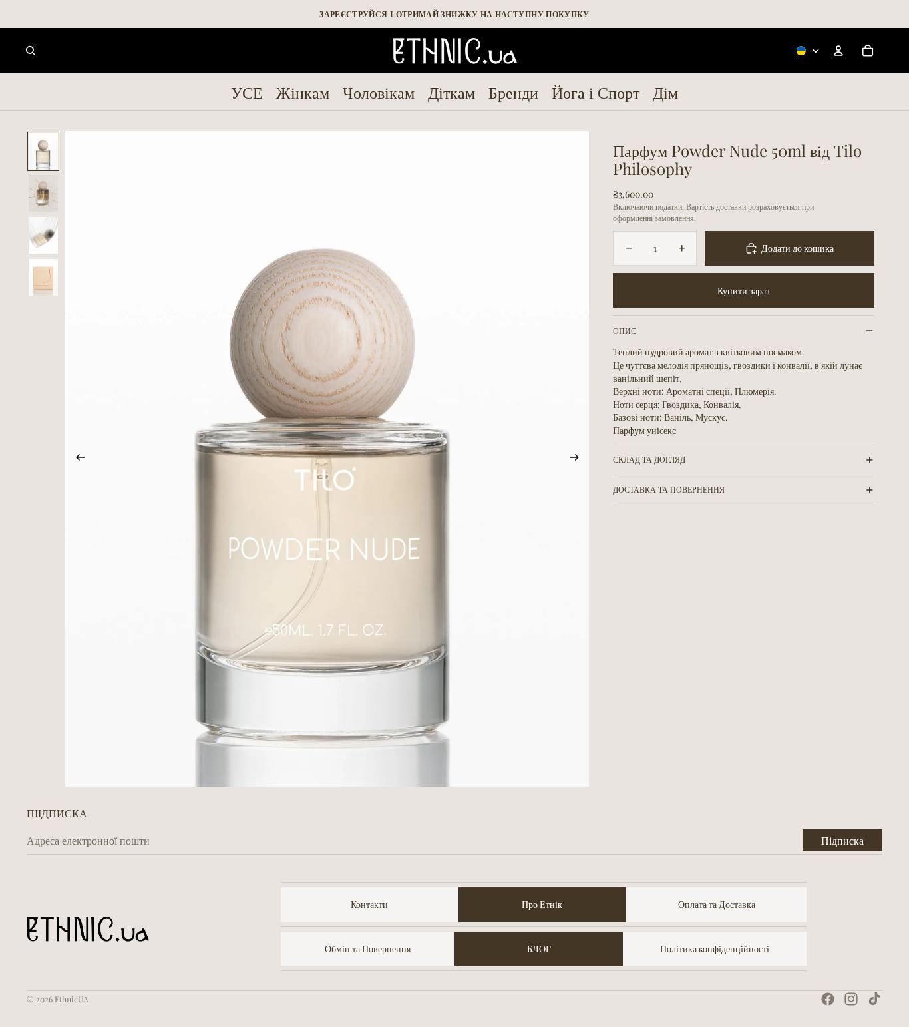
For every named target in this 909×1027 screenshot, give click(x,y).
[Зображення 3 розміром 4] (43, 235)
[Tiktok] (874, 999)
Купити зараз (743, 290)
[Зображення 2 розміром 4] (43, 193)
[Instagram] (851, 999)
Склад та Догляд (649, 459)
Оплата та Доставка (716, 904)
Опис (624, 330)
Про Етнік (542, 904)
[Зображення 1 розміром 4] (43, 151)
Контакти (369, 904)
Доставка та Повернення (669, 489)
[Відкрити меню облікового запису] (838, 50)
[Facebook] (828, 999)
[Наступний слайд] (579, 459)
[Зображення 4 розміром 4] (43, 277)
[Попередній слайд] (76, 459)
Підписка (842, 840)
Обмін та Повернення (368, 948)
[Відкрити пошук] (30, 50)
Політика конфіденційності (714, 948)
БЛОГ (539, 948)
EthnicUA (72, 999)
